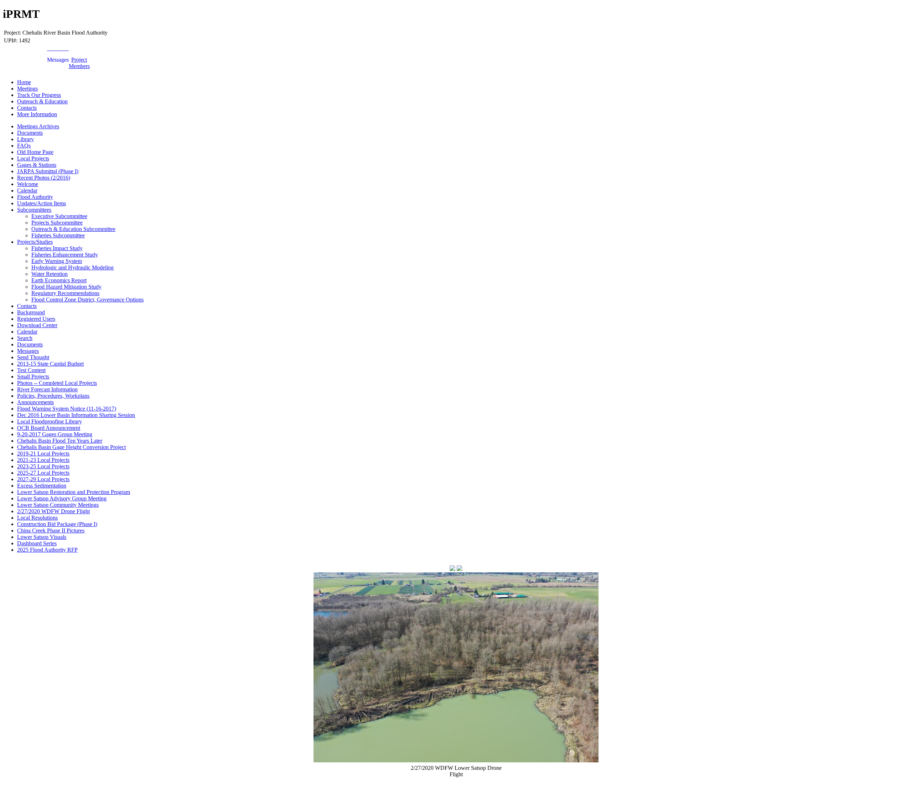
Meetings (27, 89)
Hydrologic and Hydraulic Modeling (72, 267)
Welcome (27, 184)
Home (24, 82)
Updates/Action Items (41, 203)
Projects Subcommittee (57, 223)
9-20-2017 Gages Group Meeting (54, 434)
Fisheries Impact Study (57, 248)
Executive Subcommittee (59, 216)
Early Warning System (56, 261)
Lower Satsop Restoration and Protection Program (73, 492)
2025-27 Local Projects (43, 473)
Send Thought (33, 357)
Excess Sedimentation (41, 486)
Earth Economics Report (59, 280)
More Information (37, 114)
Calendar (27, 190)
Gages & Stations (36, 165)
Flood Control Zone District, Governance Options (87, 300)
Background (31, 312)
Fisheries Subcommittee (58, 235)
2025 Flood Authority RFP (47, 550)
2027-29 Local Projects (43, 479)
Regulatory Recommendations (65, 293)
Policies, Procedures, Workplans (53, 396)
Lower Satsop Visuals (41, 537)
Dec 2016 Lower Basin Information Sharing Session (76, 415)
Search (24, 338)
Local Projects (33, 158)
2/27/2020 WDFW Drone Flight (53, 511)
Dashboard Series (37, 543)
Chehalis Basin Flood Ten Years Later (59, 441)
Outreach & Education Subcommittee (73, 229)
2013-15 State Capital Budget (50, 364)
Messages (28, 351)
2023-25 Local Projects (43, 466)
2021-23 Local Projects (43, 460)
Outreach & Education (42, 101)
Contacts (27, 108)
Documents (30, 133)
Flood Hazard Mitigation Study (66, 287)
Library (25, 139)
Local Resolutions (37, 518)
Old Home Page (35, 152)
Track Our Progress (39, 95)
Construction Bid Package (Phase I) (57, 524)
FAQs (24, 146)
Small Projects (33, 377)
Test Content (31, 370)
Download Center (37, 325)
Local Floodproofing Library (49, 421)
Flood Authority (35, 197)
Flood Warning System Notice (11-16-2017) (66, 409)
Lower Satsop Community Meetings (58, 505)
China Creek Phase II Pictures (50, 530)
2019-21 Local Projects (43, 453)
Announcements (35, 402)
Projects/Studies (35, 242)
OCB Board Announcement (48, 428)
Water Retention (49, 274)
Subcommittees (34, 210)
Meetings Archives (38, 126)
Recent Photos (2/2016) (43, 178)
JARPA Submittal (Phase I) (47, 171)
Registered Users (36, 319)
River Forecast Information (47, 389)
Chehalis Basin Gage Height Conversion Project (71, 447)
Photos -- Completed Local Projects (57, 383)
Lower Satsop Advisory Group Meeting (62, 498)
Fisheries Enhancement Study (64, 255)
